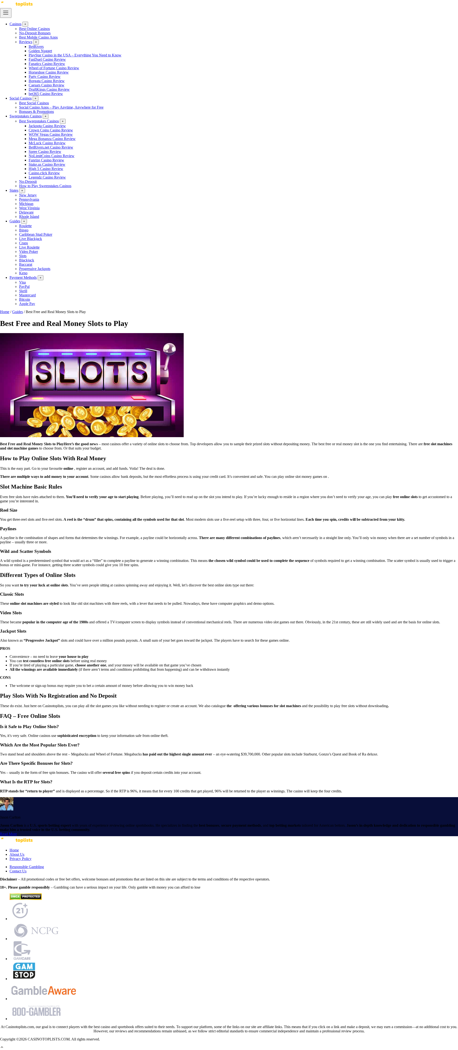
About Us (17, 854)
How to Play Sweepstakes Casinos (45, 186)
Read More (8, 834)
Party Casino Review (45, 77)
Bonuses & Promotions (36, 112)
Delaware (26, 212)
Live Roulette (29, 247)
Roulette (25, 226)
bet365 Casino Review (46, 94)
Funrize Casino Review (46, 160)
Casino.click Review (44, 173)
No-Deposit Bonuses (35, 33)
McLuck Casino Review (47, 143)
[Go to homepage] (16, 6)
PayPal (24, 287)
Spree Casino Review (45, 152)
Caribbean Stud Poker (35, 234)
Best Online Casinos (34, 29)
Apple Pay (27, 304)
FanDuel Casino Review (47, 59)
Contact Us (18, 871)
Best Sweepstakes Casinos (39, 121)
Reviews (25, 42)
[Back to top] (2, 1048)
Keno (23, 273)
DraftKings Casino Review (49, 89)
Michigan (26, 204)
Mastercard (27, 295)
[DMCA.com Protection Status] (26, 899)
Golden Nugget (40, 51)
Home (4, 312)
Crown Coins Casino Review (51, 130)
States (14, 190)
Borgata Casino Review (47, 81)
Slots (22, 256)
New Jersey (28, 195)
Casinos (15, 24)
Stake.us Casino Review (47, 164)
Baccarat (25, 264)
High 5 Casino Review (46, 169)
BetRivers (36, 47)
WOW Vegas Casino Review (51, 134)
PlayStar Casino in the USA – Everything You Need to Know (75, 55)
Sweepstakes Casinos (26, 116)
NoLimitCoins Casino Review (51, 156)
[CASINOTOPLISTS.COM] (16, 842)
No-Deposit (28, 182)
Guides (15, 221)
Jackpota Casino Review (47, 126)
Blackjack (26, 260)
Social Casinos (21, 98)
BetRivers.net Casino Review (51, 147)
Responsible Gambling (27, 867)
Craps (23, 243)
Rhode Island (29, 217)
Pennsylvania (29, 199)
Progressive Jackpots (34, 269)
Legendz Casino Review (47, 177)
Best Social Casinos (34, 103)
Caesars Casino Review (46, 85)
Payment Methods (23, 277)
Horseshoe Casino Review (49, 72)
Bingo (23, 230)
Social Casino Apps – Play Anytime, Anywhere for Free (61, 107)
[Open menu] (5, 13)
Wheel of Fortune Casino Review (54, 68)
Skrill (23, 291)
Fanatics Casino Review (47, 64)
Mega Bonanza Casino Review (52, 139)
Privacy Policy (20, 859)
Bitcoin (24, 299)
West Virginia (29, 208)
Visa (22, 282)
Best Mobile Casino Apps (38, 37)
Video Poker (28, 252)
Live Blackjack (30, 239)
